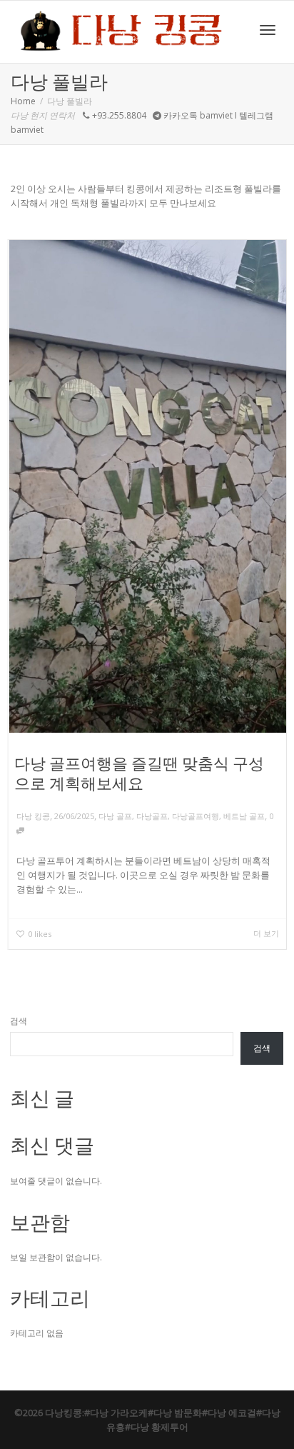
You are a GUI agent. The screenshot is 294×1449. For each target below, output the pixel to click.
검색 (18, 1021)
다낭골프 (152, 816)
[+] (147, 486)
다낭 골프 (115, 816)
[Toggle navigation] (267, 30)
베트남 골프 (244, 816)
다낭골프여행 (195, 816)
